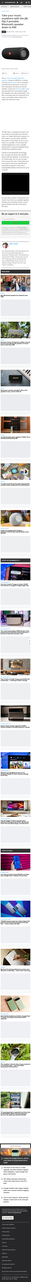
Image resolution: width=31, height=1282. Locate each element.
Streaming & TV (6, 11)
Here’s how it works (17, 37)
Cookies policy (6, 1235)
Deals (3, 32)
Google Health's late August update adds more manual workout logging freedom (16, 1190)
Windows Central (6, 1268)
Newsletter (26, 73)
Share (5, 73)
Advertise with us (7, 1260)
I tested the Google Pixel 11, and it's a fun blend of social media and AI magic (16, 1160)
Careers (4, 1242)
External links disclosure (8, 1249)
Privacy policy (5, 1231)
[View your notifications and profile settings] (17, 2)
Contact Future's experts (8, 1228)
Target (27, 89)
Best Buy (13, 82)
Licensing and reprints (8, 1264)
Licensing (4, 1246)
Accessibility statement (8, 1239)
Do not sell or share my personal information (14, 1271)
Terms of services (21, 227)
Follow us (17, 73)
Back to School (15, 6)
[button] (29, 2)
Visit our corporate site (14, 1212)
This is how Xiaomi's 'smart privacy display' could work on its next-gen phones (15, 1200)
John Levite (11, 31)
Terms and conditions (8, 1224)
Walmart (18, 89)
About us (4, 1253)
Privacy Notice (23, 229)
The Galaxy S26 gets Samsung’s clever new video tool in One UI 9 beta (15, 1181)
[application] (15, 182)
